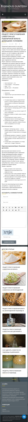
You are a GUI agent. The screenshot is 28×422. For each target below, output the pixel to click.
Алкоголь (5, 44)
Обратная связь (6, 411)
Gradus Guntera (15, 6)
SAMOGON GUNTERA (19, 416)
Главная (4, 409)
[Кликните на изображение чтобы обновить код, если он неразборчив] (7, 232)
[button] (3, 207)
